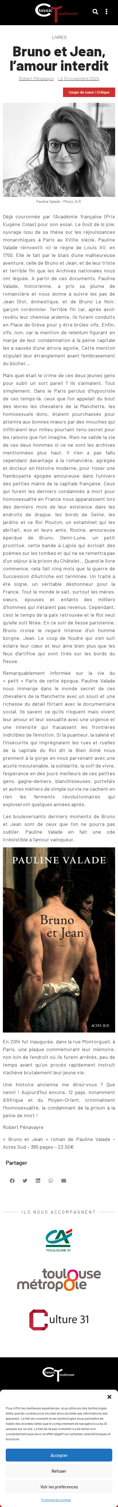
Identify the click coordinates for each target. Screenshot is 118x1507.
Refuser (59, 1471)
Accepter (59, 1455)
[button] (109, 1397)
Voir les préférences (59, 1486)
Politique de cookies (56, 1500)
